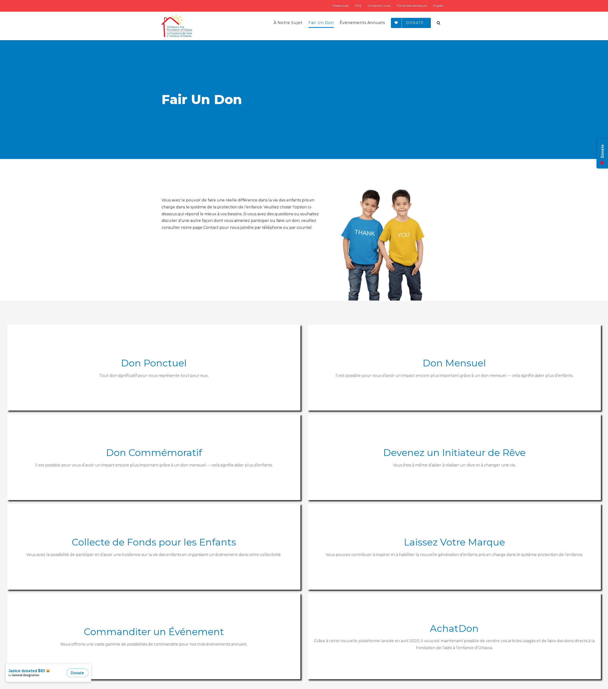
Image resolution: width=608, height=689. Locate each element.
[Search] (439, 23)
